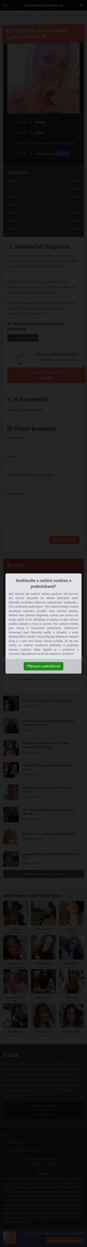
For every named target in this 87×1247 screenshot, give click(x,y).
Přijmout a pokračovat (43, 666)
